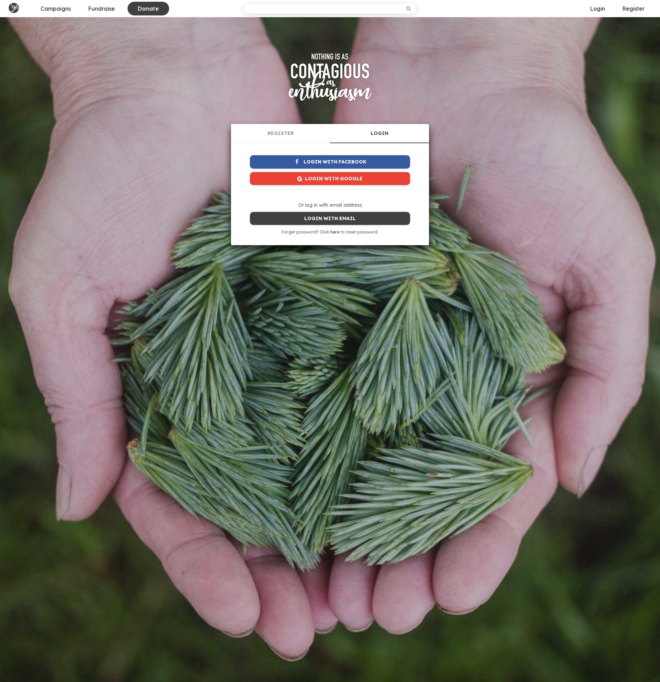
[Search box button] (409, 8)
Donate (148, 8)
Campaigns (56, 8)
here (334, 232)
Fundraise (101, 8)
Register (633, 8)
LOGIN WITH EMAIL (330, 218)
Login (597, 8)
